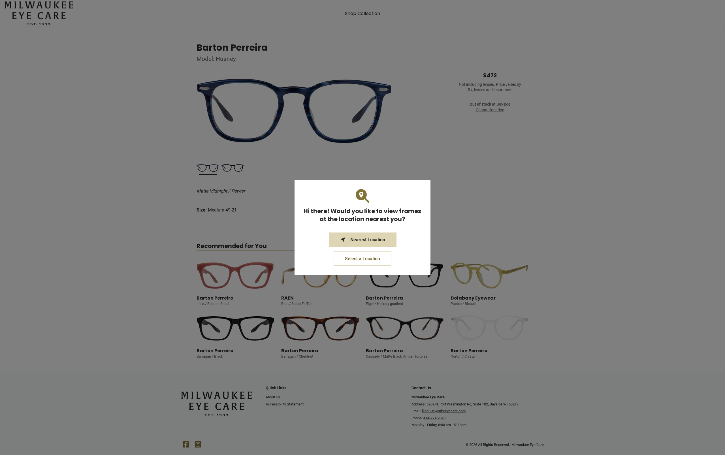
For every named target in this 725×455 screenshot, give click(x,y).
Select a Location (362, 258)
